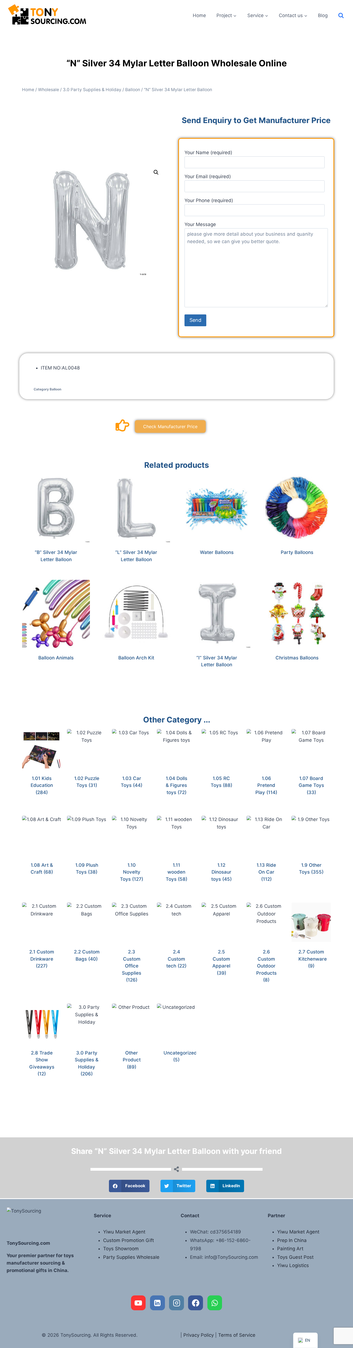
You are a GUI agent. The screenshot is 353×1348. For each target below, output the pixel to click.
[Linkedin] (157, 1302)
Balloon (132, 89)
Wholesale (48, 89)
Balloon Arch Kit (136, 658)
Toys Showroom (121, 1248)
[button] (156, 172)
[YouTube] (138, 1302)
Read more (214, 570)
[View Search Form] (341, 15)
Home (199, 15)
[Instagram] (176, 1302)
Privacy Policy (198, 1335)
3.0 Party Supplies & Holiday (92, 89)
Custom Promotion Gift (128, 1240)
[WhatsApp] (214, 1302)
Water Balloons (217, 552)
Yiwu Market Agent (124, 1232)
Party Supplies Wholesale (131, 1257)
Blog (323, 15)
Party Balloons (297, 552)
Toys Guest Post (295, 1257)
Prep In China (292, 1240)
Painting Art (290, 1248)
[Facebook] (195, 1302)
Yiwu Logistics (293, 1265)
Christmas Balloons (297, 658)
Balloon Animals (56, 658)
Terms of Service (236, 1335)
